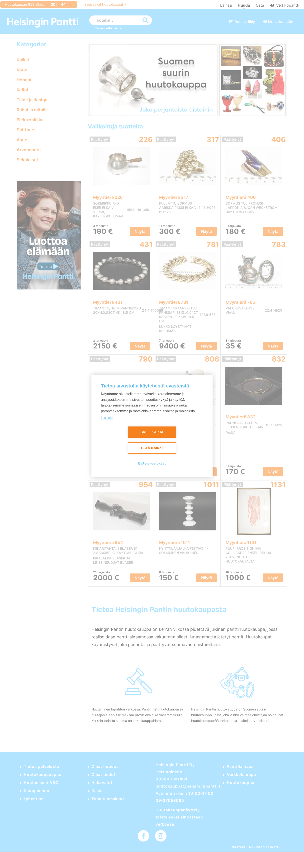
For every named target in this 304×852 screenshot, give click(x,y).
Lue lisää (107, 418)
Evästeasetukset (152, 463)
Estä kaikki (152, 448)
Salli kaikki (152, 432)
